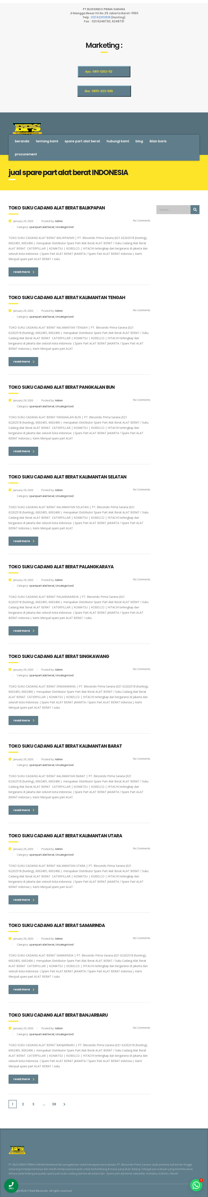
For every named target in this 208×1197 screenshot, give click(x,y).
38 (54, 1104)
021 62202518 (101, 17)
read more (21, 272)
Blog (139, 141)
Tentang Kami (47, 141)
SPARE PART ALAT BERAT (82, 141)
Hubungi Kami (118, 141)
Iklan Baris (158, 141)
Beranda (22, 141)
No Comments (141, 220)
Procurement (26, 154)
